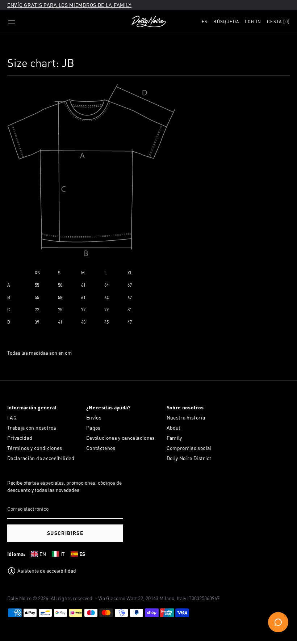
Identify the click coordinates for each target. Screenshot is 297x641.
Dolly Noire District (189, 458)
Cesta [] (278, 21)
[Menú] (11, 21)
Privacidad (20, 438)
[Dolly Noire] (148, 21)
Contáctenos (101, 448)
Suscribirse (65, 533)
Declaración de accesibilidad (41, 458)
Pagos (93, 428)
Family (174, 438)
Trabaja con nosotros (31, 428)
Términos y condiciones (34, 448)
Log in (253, 21)
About (174, 428)
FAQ (12, 417)
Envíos (93, 417)
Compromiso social (189, 448)
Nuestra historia (186, 417)
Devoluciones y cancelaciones (120, 438)
